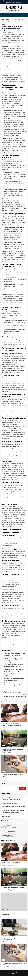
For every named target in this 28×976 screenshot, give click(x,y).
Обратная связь (6, 0)
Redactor (4, 32)
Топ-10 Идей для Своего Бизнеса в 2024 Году (13, 691)
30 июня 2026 (9, 752)
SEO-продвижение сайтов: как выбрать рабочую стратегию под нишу (12, 802)
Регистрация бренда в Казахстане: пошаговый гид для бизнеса (14, 815)
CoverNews (22, 972)
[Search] (26, 15)
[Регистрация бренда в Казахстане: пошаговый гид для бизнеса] (14, 764)
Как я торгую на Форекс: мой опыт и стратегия (14, 695)
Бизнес (3, 24)
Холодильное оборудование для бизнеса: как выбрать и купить (13, 807)
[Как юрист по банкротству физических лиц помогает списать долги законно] (14, 927)
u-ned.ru (14, 7)
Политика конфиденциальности (18, 0)
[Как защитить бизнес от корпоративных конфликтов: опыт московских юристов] (14, 713)
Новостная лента (5, 909)
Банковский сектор (5, 934)
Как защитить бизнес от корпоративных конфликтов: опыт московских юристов (12, 798)
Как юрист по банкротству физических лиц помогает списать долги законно (13, 811)
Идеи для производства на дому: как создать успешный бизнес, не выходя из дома (15, 660)
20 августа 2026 (9, 727)
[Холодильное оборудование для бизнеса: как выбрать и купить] (14, 902)
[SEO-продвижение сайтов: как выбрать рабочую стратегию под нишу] (14, 738)
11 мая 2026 (8, 777)
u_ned (4, 777)
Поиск (3, 783)
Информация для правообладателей (14, 2)
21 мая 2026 (8, 941)
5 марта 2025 (10, 32)
